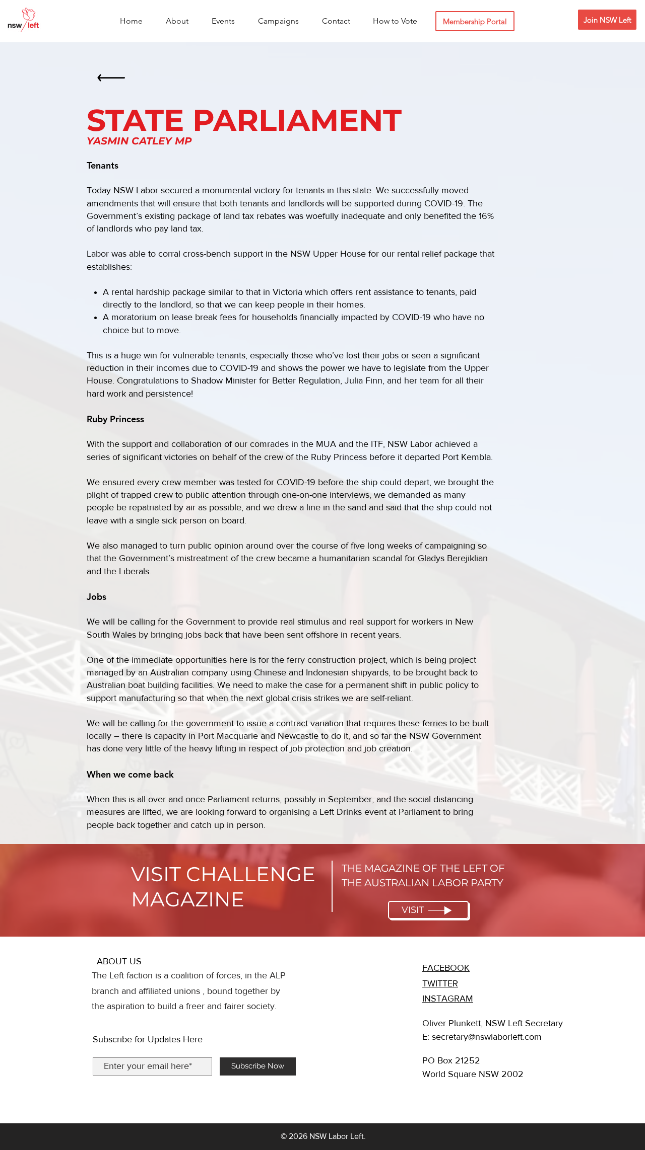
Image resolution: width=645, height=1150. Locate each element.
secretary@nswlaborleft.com (487, 1037)
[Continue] (111, 81)
